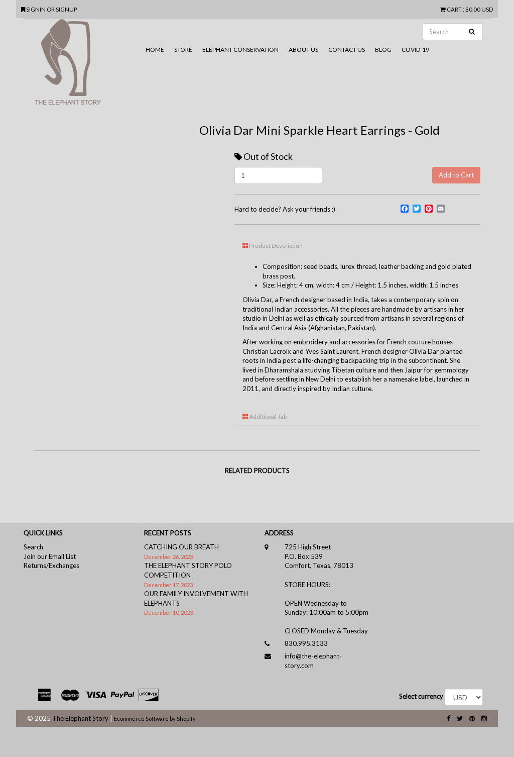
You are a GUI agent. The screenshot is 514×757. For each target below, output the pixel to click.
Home (155, 49)
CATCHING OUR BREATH (181, 547)
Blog (383, 49)
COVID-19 (415, 49)
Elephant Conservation (240, 49)
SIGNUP (66, 9)
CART (454, 9)
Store (183, 49)
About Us (303, 49)
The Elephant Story (80, 718)
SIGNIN (36, 9)
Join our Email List (50, 556)
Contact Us (346, 49)
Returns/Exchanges (51, 565)
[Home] (82, 66)
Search (33, 547)
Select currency (421, 696)
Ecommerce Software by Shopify (155, 718)
